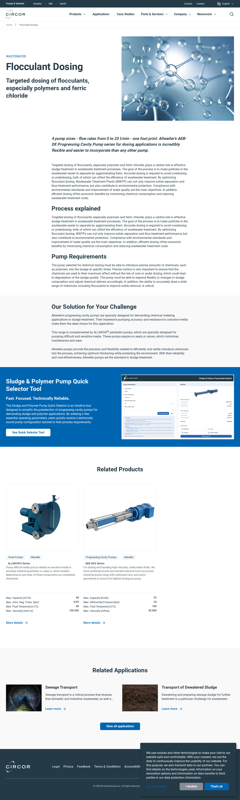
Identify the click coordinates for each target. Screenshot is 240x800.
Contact (188, 3)
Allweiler (37, 3)
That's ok (217, 786)
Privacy (68, 766)
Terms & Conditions (107, 766)
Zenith (63, 3)
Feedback (83, 766)
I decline (191, 786)
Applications (101, 14)
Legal (56, 766)
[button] (84, 14)
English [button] (226, 4)
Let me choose (156, 786)
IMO (51, 3)
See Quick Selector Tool (28, 432)
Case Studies (125, 14)
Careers (200, 3)
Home (9, 25)
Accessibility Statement (140, 766)
